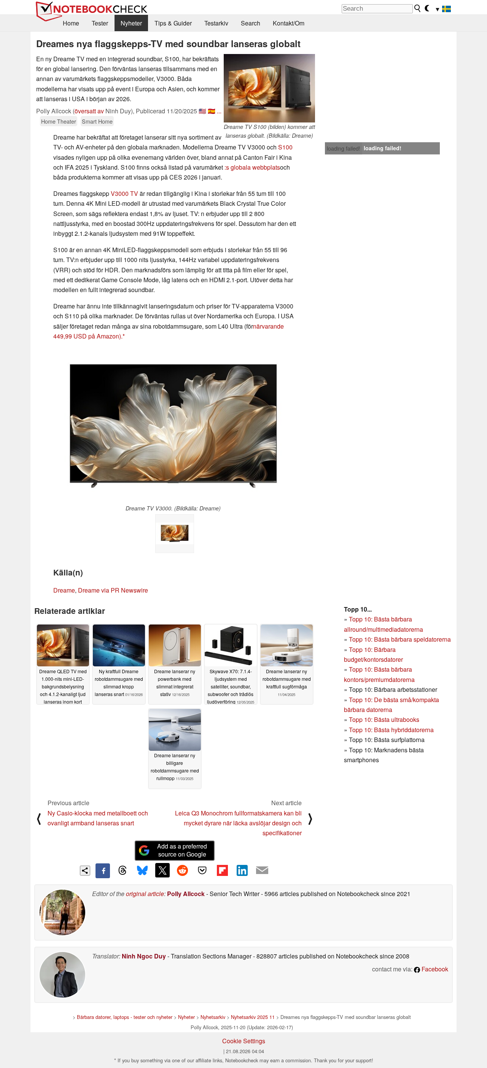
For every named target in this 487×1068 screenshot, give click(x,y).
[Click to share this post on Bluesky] (142, 870)
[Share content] (85, 871)
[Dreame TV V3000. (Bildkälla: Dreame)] (173, 425)
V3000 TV (124, 193)
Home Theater (58, 121)
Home (71, 23)
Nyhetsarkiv (213, 1016)
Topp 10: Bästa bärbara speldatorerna (400, 639)
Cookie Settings (243, 1040)
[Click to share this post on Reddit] (182, 870)
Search (250, 23)
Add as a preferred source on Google (182, 850)
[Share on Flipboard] (222, 870)
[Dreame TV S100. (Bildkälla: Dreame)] (175, 534)
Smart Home (97, 121)
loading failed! (343, 148)
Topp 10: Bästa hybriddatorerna (391, 729)
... (219, 110)
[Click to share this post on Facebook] (102, 870)
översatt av (89, 110)
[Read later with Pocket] (202, 870)
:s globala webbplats (252, 167)
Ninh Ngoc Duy (144, 956)
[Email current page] (262, 870)
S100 (285, 147)
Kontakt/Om (288, 23)
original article (145, 893)
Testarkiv (216, 23)
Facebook (434, 969)
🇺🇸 (202, 110)
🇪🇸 (211, 110)
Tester (100, 23)
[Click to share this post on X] (162, 870)
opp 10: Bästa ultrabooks (385, 719)
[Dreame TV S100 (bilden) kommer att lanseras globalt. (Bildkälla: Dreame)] (269, 88)
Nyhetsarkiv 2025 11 (253, 1016)
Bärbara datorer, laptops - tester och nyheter (124, 1016)
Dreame (64, 590)
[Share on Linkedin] (242, 870)
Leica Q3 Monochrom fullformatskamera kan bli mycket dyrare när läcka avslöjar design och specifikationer (238, 823)
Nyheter (131, 23)
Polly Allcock (186, 893)
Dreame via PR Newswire (113, 590)
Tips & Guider (173, 23)
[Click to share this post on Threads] (122, 870)
